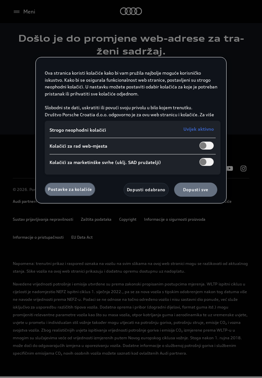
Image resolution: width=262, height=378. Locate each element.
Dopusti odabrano (146, 189)
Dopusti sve (195, 189)
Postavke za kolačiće (70, 189)
